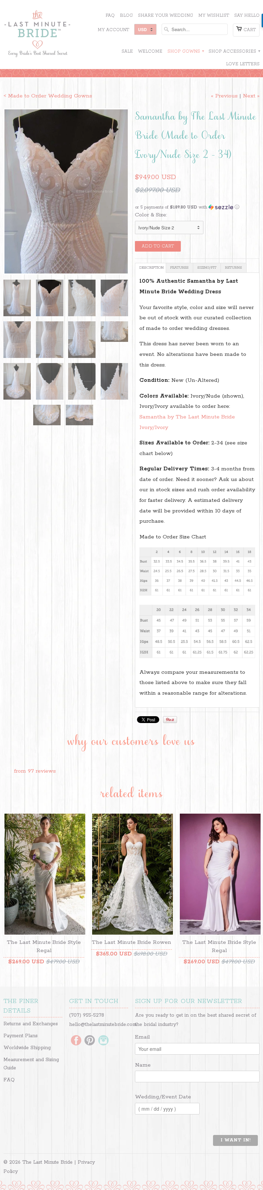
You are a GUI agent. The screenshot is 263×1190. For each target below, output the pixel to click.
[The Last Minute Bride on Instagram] (103, 1040)
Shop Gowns (185, 51)
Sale (127, 51)
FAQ (110, 15)
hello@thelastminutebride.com (103, 1024)
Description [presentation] (151, 267)
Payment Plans (20, 1036)
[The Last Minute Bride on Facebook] (76, 1040)
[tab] (150, 268)
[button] (197, 207)
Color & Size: (151, 214)
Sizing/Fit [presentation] (206, 267)
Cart (249, 29)
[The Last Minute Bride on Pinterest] (90, 1040)
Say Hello (247, 15)
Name (143, 1065)
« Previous (224, 95)
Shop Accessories (234, 51)
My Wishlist (213, 15)
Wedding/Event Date (163, 1096)
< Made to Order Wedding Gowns (47, 95)
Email (142, 1037)
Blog (126, 15)
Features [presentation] (179, 267)
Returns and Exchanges (30, 1024)
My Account (113, 29)
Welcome (150, 51)
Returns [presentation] (233, 267)
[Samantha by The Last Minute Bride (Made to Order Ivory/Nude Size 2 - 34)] (65, 191)
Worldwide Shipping (27, 1048)
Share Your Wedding (165, 15)
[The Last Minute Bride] (43, 35)
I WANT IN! (235, 1140)
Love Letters (243, 64)
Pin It (170, 719)
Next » (251, 95)
